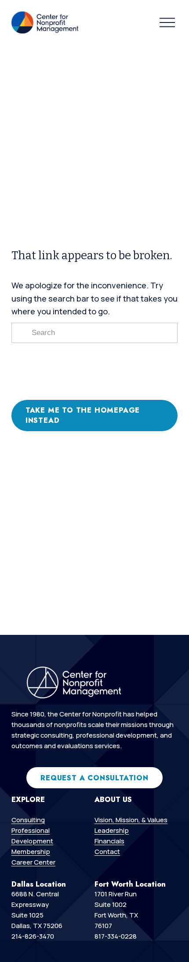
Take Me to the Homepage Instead (82, 415)
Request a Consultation (94, 778)
